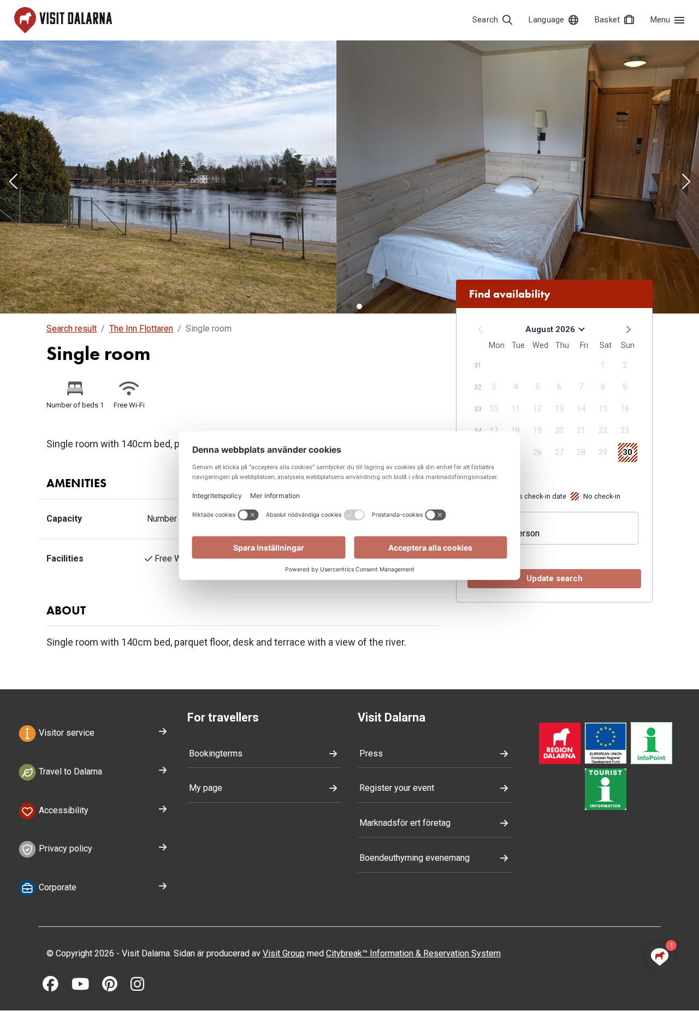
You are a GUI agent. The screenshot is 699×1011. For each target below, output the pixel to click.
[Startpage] (63, 20)
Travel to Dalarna (69, 771)
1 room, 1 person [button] (507, 533)
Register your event (396, 788)
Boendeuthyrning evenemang (414, 858)
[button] (13, 182)
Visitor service (65, 733)
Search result (71, 328)
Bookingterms (215, 753)
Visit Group (284, 953)
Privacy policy (64, 849)
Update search (554, 578)
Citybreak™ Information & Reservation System (413, 953)
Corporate (56, 888)
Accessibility (62, 810)
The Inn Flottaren (141, 328)
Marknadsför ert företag (405, 823)
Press (371, 753)
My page (205, 788)
